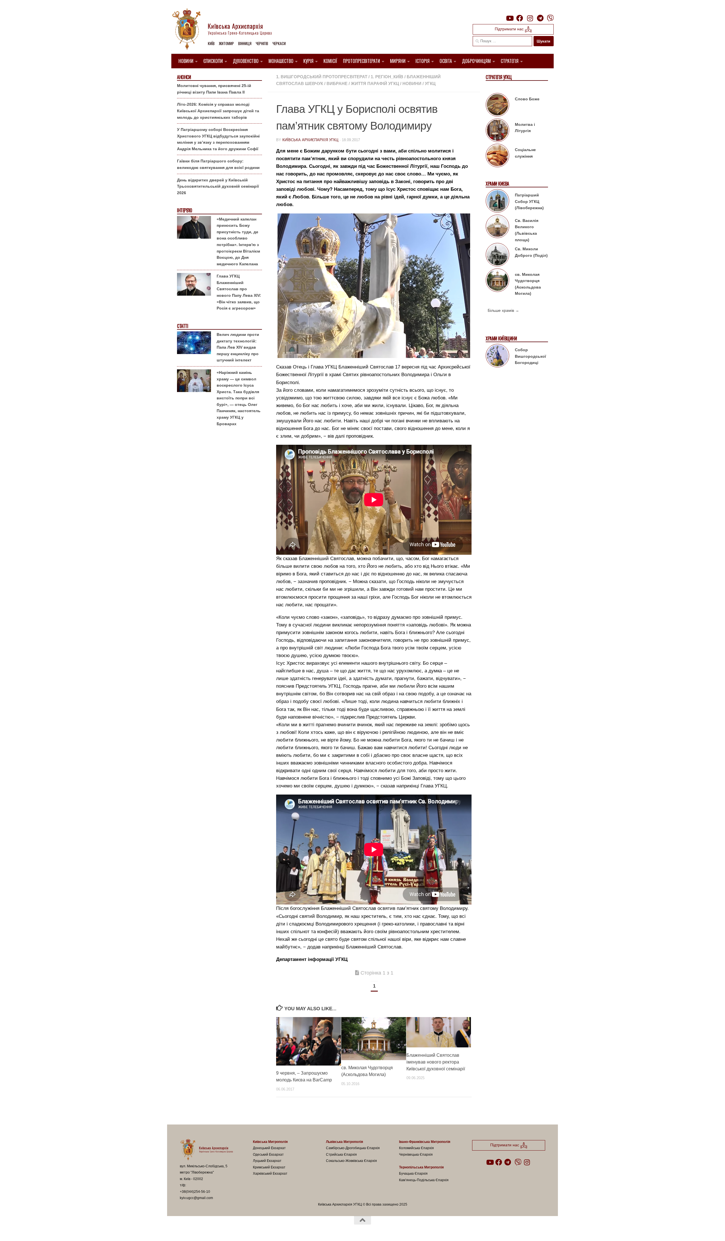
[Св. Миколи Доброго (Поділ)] (497, 255)
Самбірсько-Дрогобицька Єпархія (353, 1148)
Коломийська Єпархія (416, 1148)
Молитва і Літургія (525, 127)
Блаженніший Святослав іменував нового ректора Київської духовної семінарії (435, 1061)
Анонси (184, 77)
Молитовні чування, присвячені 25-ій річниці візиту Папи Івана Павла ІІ (214, 88)
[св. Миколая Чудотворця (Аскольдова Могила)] (497, 281)
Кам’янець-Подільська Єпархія (424, 1180)
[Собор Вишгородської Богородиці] (497, 356)
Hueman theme (246, 1229)
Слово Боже (527, 99)
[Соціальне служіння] (497, 156)
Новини (185, 61)
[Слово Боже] (497, 105)
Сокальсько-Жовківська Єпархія (351, 1161)
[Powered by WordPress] (200, 1229)
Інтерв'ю (184, 210)
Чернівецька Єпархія (416, 1155)
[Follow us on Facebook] (519, 18)
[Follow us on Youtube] (509, 18)
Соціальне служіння (525, 152)
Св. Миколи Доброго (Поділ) (531, 252)
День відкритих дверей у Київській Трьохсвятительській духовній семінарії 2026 (218, 186)
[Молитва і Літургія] (497, 131)
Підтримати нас (510, 29)
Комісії (330, 61)
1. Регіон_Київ (387, 76)
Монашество (280, 61)
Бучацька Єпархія (413, 1174)
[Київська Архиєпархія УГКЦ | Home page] (226, 30)
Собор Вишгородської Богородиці (530, 356)
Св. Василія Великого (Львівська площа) (526, 230)
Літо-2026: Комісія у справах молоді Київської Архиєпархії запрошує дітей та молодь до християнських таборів (218, 110)
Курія (308, 61)
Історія (422, 61)
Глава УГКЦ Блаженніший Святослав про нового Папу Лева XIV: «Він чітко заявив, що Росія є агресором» (239, 292)
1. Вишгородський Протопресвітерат (321, 76)
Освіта (446, 61)
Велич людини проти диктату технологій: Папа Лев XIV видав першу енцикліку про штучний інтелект (238, 347)
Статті (182, 326)
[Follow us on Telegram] (540, 18)
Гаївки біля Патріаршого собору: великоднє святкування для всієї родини (218, 164)
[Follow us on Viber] (550, 18)
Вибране (337, 83)
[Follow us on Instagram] (529, 18)
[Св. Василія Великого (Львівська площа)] (497, 227)
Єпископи (213, 61)
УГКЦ (430, 83)
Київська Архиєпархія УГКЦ (310, 140)
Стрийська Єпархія (341, 1155)
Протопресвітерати (361, 61)
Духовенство (246, 61)
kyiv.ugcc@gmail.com (196, 1198)
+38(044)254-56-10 (195, 1192)
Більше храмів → (503, 310)
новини (411, 83)
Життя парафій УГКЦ (375, 83)
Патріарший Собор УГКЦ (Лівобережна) (529, 201)
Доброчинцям (476, 61)
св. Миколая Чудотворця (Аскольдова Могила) (528, 284)
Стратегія (510, 61)
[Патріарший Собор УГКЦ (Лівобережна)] (497, 202)
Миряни (398, 61)
